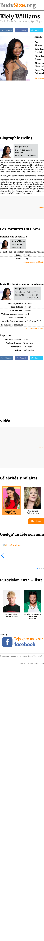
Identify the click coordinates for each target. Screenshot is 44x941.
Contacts (14, 656)
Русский (30, 663)
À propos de (4, 656)
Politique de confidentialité (31, 656)
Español (36, 663)
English (22, 663)
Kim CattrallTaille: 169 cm (33, 512)
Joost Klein (11, 615)
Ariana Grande (11, 512)
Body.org (18, 5)
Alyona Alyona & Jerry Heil (32, 615)
